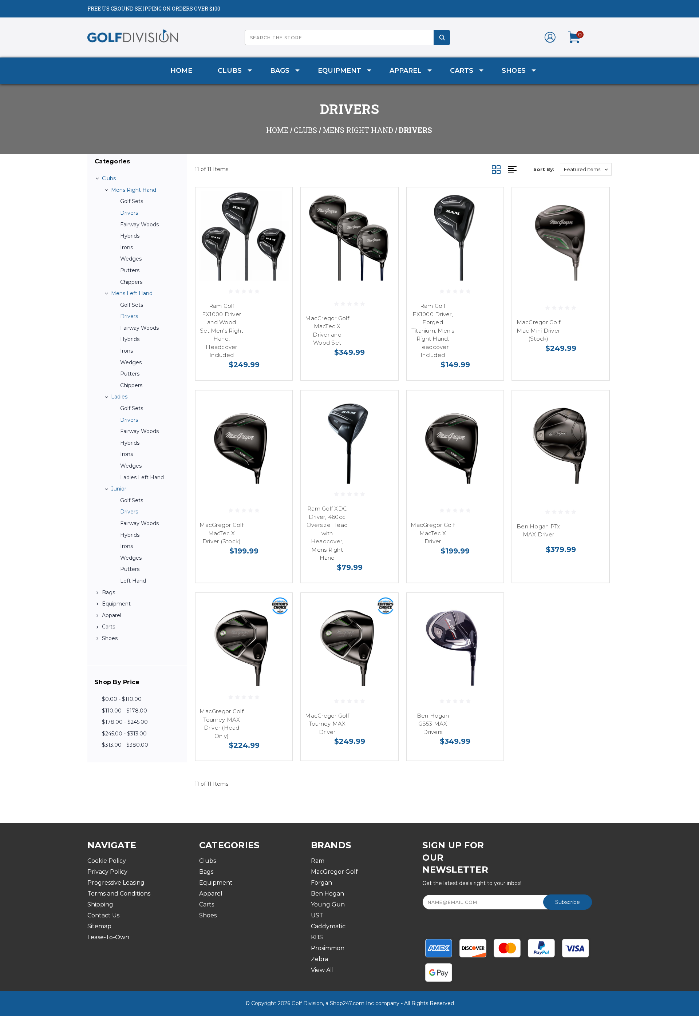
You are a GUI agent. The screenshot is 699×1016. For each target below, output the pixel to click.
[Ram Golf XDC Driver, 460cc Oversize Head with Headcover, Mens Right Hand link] (349, 439)
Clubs (230, 71)
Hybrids (129, 236)
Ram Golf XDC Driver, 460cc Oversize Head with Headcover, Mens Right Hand (327, 533)
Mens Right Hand (133, 190)
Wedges (131, 258)
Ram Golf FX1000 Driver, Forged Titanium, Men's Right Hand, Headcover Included (432, 330)
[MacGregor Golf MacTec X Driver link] (455, 439)
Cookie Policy (106, 860)
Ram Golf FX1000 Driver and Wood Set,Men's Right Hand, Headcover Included (222, 330)
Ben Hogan (327, 893)
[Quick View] (277, 202)
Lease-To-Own (108, 937)
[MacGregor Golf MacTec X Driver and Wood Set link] (349, 236)
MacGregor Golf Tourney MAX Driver (327, 723)
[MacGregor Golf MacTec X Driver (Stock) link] (244, 439)
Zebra (319, 959)
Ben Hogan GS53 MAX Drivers (433, 723)
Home (181, 71)
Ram (317, 860)
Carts (461, 71)
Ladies (119, 396)
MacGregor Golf (334, 871)
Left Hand (133, 581)
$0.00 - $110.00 (122, 699)
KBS (317, 937)
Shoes (514, 71)
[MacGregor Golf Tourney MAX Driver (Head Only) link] (244, 641)
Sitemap (99, 926)
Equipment (339, 71)
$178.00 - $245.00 (125, 722)
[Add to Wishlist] (277, 220)
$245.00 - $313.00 (124, 733)
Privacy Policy (107, 871)
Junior (118, 488)
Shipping (100, 904)
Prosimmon (327, 948)
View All (322, 970)
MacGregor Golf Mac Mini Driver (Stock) (539, 330)
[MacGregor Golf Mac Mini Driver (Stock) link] (560, 236)
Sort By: (543, 169)
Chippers (131, 282)
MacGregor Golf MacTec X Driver (433, 533)
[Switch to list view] (520, 169)
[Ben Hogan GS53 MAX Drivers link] (455, 641)
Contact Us (103, 915)
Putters (129, 270)
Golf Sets (131, 201)
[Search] (442, 37)
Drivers (129, 213)
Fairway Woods (139, 224)
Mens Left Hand (132, 293)
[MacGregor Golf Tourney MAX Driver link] (349, 641)
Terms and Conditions (118, 893)
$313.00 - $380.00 (125, 745)
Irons (126, 247)
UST (317, 915)
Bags (279, 71)
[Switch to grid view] (500, 169)
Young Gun (328, 904)
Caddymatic (328, 926)
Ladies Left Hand (142, 477)
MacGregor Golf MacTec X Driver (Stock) (222, 533)
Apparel (406, 71)
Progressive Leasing (116, 882)
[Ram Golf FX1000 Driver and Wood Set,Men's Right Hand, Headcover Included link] (244, 236)
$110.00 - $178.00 (124, 710)
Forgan (321, 882)
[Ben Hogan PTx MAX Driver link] (560, 439)
